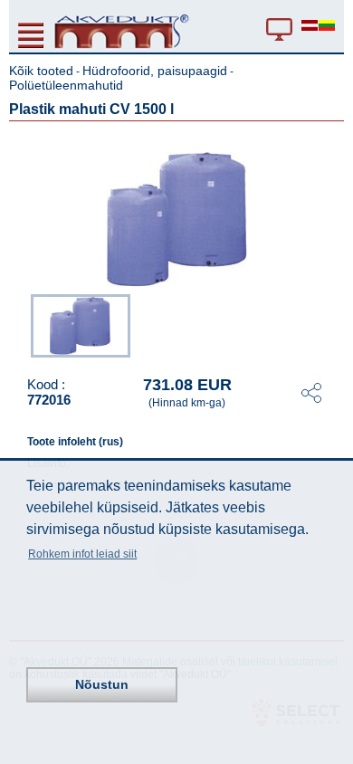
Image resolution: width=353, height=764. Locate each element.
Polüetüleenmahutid (66, 85)
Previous (22, 324)
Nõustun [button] (102, 684)
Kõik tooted (41, 70)
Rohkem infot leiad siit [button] (82, 554)
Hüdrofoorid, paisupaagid (154, 70)
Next (331, 324)
